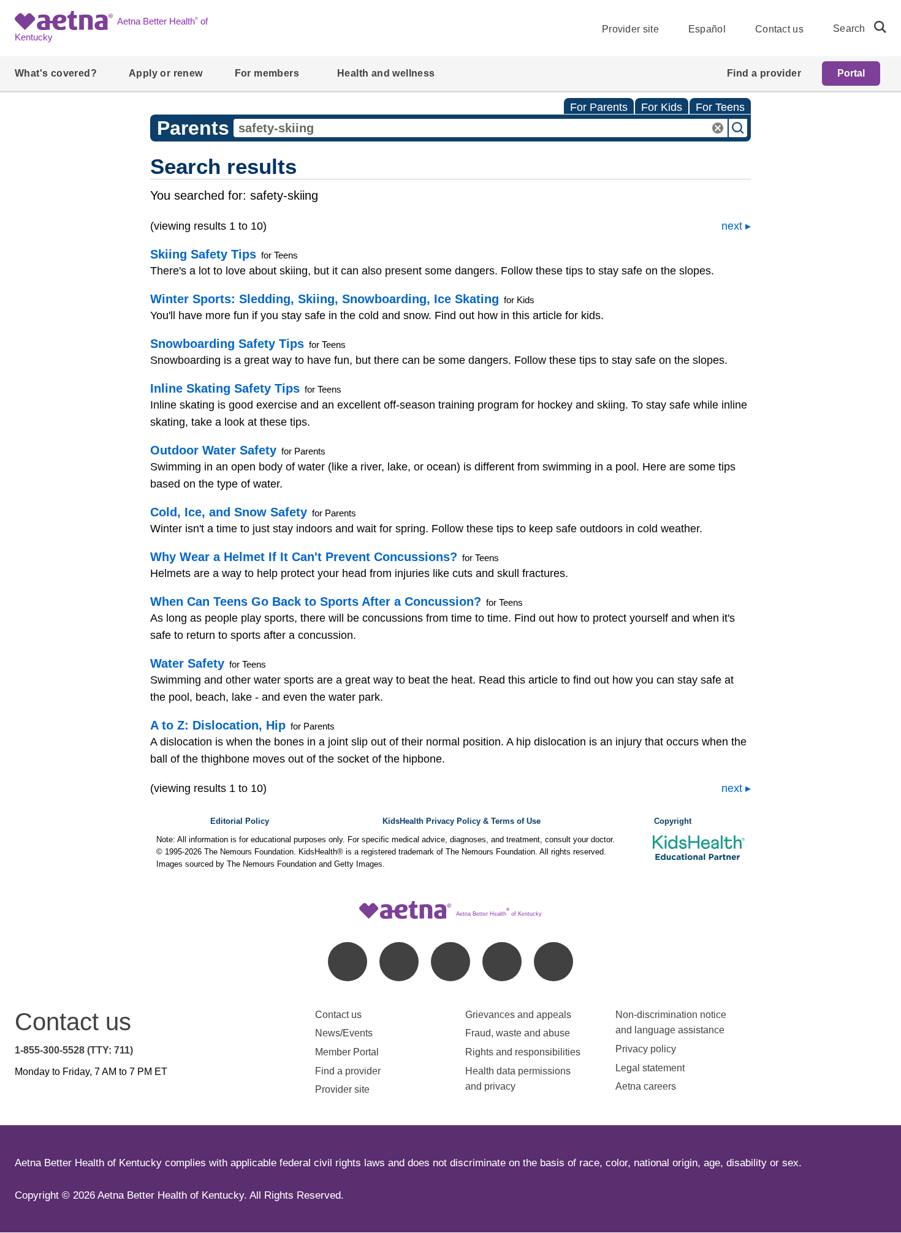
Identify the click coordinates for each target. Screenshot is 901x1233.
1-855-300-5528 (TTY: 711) (74, 1050)
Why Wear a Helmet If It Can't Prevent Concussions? (303, 557)
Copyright (672, 821)
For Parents (599, 107)
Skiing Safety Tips (203, 254)
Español (707, 29)
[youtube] (553, 961)
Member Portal (347, 1052)
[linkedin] (399, 961)
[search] (875, 27)
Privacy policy (645, 1049)
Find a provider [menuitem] (764, 73)
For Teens (720, 107)
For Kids (661, 107)
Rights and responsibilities (522, 1052)
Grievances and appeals (518, 1014)
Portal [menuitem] (851, 73)
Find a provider (348, 1071)
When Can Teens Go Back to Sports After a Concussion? (315, 601)
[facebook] (347, 961)
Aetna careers (645, 1086)
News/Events (344, 1033)
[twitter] (450, 961)
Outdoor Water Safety (213, 450)
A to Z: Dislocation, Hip (218, 725)
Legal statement (651, 1068)
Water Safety (187, 663)
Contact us (779, 29)
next (731, 226)
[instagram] (502, 961)
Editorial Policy (239, 821)
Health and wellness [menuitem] (386, 73)
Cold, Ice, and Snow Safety (228, 512)
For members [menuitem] (267, 73)
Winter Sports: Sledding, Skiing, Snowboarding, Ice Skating (324, 299)
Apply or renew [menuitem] (166, 73)
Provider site (630, 29)
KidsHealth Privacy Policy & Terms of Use (461, 821)
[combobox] (481, 128)
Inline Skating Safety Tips (225, 388)
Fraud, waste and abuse (517, 1033)
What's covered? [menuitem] (56, 73)
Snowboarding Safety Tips (227, 343)
